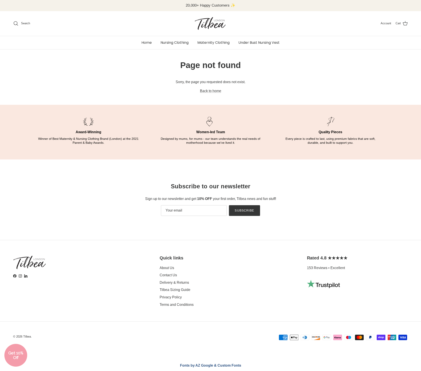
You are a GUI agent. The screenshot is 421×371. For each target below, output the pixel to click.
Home (146, 42)
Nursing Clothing (175, 42)
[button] (15, 355)
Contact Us (168, 275)
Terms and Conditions (177, 304)
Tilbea (27, 336)
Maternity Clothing (213, 42)
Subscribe (244, 210)
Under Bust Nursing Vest (259, 42)
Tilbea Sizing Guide (175, 290)
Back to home (210, 91)
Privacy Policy (171, 297)
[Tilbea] (210, 24)
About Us (167, 268)
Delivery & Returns (174, 282)
